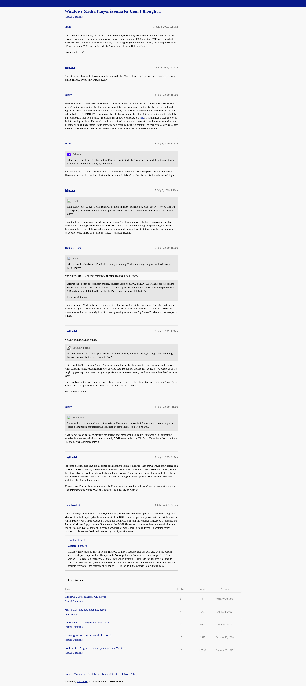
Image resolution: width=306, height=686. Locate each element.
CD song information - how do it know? (88, 635)
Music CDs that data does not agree (85, 609)
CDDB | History (77, 545)
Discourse (82, 681)
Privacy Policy (129, 674)
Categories (79, 674)
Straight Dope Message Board (17, 3)
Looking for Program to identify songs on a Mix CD (95, 648)
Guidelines (93, 674)
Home (68, 674)
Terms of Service (110, 674)
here (142, 117)
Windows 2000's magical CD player (85, 596)
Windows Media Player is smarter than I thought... (113, 11)
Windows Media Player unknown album (88, 622)
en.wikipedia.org (76, 540)
